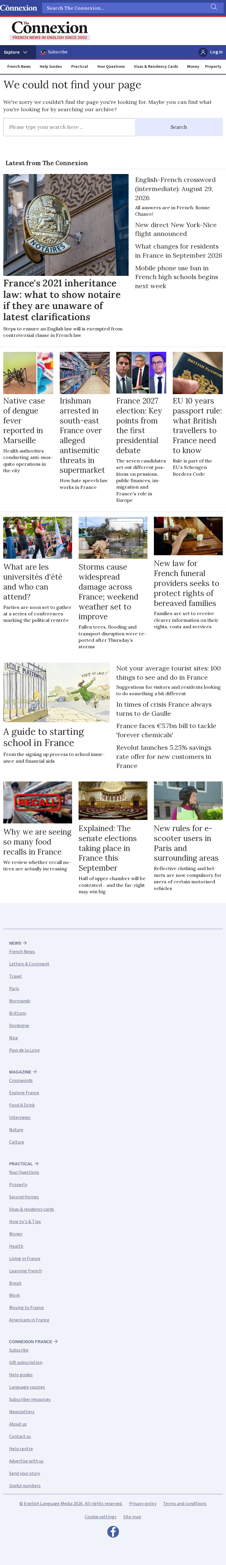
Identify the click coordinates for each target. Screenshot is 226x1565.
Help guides (21, 1375)
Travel (15, 976)
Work (14, 1295)
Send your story (24, 1473)
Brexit (15, 1283)
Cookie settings (101, 1517)
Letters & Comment (29, 964)
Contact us (20, 1436)
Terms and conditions (185, 1503)
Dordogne (19, 1025)
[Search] (213, 8)
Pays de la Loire (24, 1050)
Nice (13, 1038)
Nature (16, 1130)
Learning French (25, 1271)
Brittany (17, 1013)
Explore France (24, 1093)
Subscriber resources (30, 1399)
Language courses (27, 1387)
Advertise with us (26, 1461)
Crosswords (21, 1080)
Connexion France (30, 1341)
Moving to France (26, 1307)
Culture (16, 1142)
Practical (79, 67)
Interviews (20, 1117)
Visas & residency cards (31, 1209)
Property (213, 67)
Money (193, 67)
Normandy (19, 1001)
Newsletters (21, 1412)
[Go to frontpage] (49, 30)
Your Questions (111, 67)
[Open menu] (18, 52)
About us (18, 1424)
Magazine (20, 1072)
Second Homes (24, 1197)
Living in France (24, 1258)
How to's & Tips (25, 1221)
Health (16, 1246)
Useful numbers (25, 1486)
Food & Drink (22, 1105)
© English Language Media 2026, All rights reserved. (70, 1503)
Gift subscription (25, 1362)
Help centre (21, 1449)
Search (179, 127)
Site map (132, 1517)
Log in (216, 52)
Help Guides (51, 67)
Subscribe (57, 52)
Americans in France (29, 1320)
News (15, 943)
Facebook (113, 1533)
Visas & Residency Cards (156, 67)
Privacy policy (143, 1503)
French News (19, 67)
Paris (14, 988)
